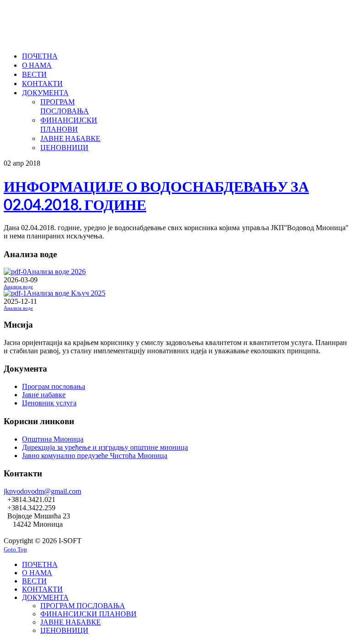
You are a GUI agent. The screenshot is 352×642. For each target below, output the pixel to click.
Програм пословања (53, 386)
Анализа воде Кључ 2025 (66, 293)
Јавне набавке (44, 395)
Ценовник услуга (49, 403)
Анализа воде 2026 (56, 271)
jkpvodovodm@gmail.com (42, 491)
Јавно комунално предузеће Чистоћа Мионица (94, 455)
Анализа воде (18, 286)
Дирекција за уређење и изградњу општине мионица (105, 447)
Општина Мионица (52, 439)
